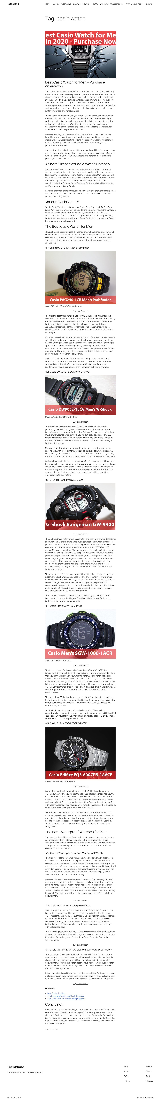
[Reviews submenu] (153, 3)
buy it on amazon (80, 534)
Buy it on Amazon (80, 311)
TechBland (13, 3)
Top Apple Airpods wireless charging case (65, 998)
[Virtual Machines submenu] (142, 3)
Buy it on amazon (80, 421)
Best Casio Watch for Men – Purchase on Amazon (75, 84)
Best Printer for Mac (56, 993)
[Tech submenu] (50, 3)
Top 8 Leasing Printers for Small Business (65, 996)
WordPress (150, 1097)
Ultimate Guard (68, 155)
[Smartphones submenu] (123, 3)
